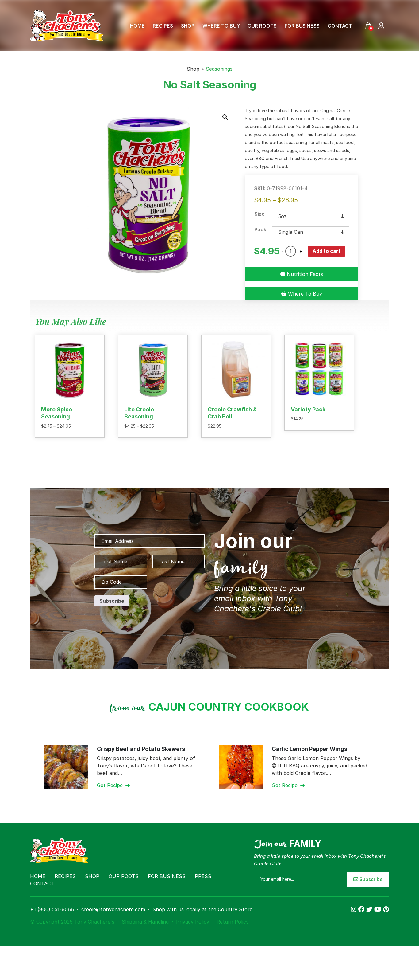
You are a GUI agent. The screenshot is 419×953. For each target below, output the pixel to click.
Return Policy (233, 922)
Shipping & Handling (145, 922)
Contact (340, 26)
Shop (187, 26)
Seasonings (219, 69)
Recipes (163, 26)
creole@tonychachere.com (113, 909)
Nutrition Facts (304, 274)
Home (137, 26)
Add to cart (326, 251)
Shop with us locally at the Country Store (202, 909)
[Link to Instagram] (354, 909)
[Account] (381, 25)
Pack (260, 229)
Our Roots (262, 26)
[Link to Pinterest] (386, 909)
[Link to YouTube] (378, 909)
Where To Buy (221, 26)
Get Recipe (110, 785)
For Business (302, 26)
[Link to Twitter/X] (370, 909)
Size (259, 214)
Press (203, 876)
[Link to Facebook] (362, 909)
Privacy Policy (192, 922)
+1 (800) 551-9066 (52, 909)
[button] (225, 117)
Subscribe (370, 879)
